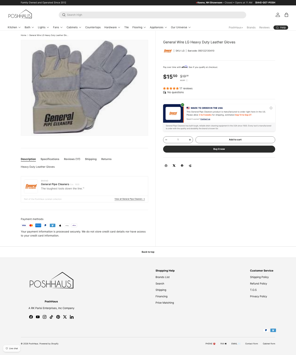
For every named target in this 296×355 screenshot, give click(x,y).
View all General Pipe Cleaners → (130, 199)
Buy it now (219, 148)
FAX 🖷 (223, 344)
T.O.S (253, 289)
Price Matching (165, 302)
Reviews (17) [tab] (72, 159)
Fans (56, 27)
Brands (251, 27)
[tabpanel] (84, 167)
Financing (161, 296)
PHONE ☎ (211, 344)
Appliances (156, 27)
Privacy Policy (258, 296)
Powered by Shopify (48, 344)
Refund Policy (258, 283)
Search (160, 283)
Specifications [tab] (50, 159)
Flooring (137, 27)
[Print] (166, 165)
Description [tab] (28, 159)
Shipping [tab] (91, 159)
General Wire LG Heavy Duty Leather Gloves (49, 35)
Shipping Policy (259, 277)
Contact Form (251, 344)
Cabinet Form (269, 344)
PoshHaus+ (236, 27)
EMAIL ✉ (235, 344)
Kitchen (12, 27)
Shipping (161, 289)
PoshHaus (33, 344)
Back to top (148, 252)
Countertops (93, 27)
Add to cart (235, 139)
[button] (286, 14)
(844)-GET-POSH (265, 2)
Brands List (163, 277)
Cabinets (72, 27)
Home (23, 35)
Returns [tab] (106, 159)
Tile (126, 27)
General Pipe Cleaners (60, 184)
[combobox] (152, 14)
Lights (41, 27)
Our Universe (179, 27)
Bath (27, 27)
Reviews (264, 27)
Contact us (205, 119)
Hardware (110, 27)
